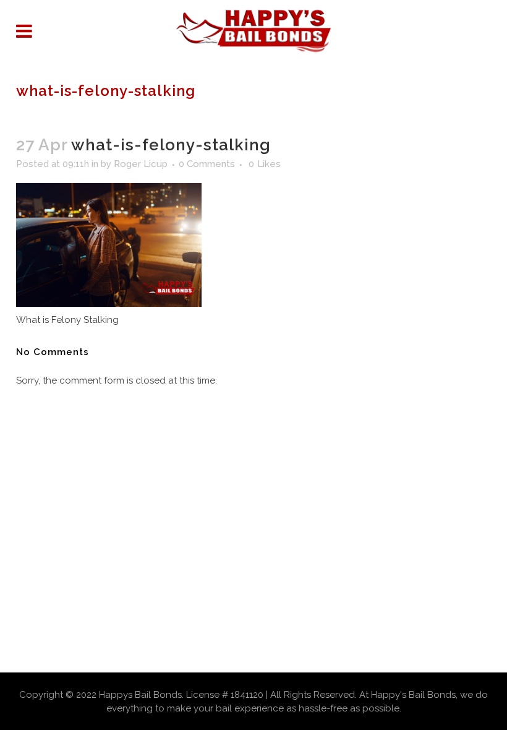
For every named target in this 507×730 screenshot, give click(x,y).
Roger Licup (141, 164)
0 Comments (207, 164)
